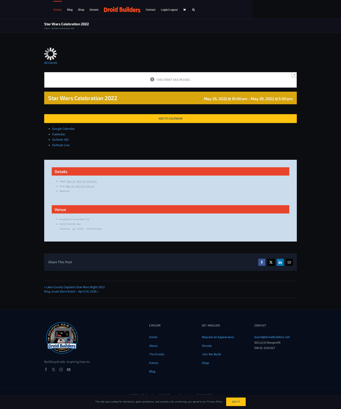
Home (153, 337)
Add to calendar (170, 118)
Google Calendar (63, 129)
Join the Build (211, 354)
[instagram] (61, 369)
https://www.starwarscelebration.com (94, 191)
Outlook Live (60, 145)
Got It (236, 401)
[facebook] (46, 369)
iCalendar (58, 134)
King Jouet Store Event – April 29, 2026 (70, 291)
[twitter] (53, 369)
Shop (205, 363)
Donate (207, 346)
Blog (152, 371)
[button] (191, 9)
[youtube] (68, 369)
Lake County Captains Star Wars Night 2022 (75, 287)
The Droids (156, 354)
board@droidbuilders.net (272, 337)
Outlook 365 (60, 139)
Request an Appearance (218, 337)
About (153, 346)
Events (153, 363)
